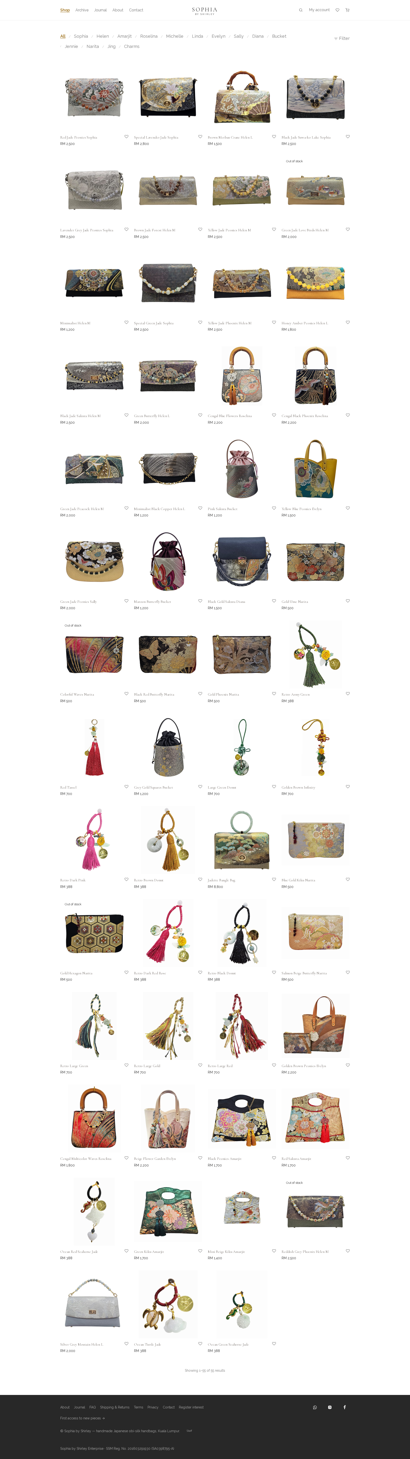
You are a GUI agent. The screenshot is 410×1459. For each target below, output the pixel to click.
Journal (100, 10)
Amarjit (124, 36)
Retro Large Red (220, 1066)
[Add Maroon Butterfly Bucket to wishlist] (197, 604)
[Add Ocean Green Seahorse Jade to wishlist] (271, 1347)
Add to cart (73, 146)
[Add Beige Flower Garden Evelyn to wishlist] (197, 1161)
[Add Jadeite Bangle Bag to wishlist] (271, 883)
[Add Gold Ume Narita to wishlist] (344, 604)
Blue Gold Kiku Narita (298, 880)
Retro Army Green (295, 694)
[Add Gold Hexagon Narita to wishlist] (123, 976)
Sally (239, 36)
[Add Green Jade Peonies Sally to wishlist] (123, 604)
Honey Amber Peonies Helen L (305, 323)
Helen (103, 36)
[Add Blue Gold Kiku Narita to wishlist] (344, 883)
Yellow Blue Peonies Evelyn (301, 508)
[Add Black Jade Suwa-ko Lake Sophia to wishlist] (344, 140)
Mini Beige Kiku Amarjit (226, 1251)
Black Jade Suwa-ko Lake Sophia (306, 137)
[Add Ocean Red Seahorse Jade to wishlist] (123, 1254)
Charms (132, 46)
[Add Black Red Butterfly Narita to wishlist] (197, 697)
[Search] (301, 10)
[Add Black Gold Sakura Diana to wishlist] (271, 604)
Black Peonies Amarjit (225, 1158)
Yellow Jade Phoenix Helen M (230, 323)
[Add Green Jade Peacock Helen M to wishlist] (123, 511)
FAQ (92, 1407)
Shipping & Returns (115, 1407)
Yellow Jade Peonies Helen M (229, 230)
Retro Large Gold (147, 1066)
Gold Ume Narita (295, 601)
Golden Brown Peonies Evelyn (304, 1066)
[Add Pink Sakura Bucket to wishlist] (271, 511)
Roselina (149, 36)
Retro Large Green (74, 1066)
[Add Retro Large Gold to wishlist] (197, 1068)
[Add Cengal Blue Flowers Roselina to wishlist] (271, 418)
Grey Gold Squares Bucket (153, 787)
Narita (93, 46)
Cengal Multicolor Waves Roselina (85, 1158)
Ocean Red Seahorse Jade (79, 1251)
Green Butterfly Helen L (152, 416)
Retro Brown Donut (148, 880)
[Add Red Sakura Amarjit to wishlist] (344, 1161)
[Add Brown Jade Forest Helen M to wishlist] (197, 233)
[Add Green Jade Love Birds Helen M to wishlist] (344, 233)
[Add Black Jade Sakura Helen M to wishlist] (123, 418)
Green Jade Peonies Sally (78, 601)
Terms (138, 1407)
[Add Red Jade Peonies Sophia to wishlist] (123, 140)
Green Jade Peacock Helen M (82, 508)
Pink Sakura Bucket (223, 508)
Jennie (71, 46)
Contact (136, 10)
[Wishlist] (337, 10)
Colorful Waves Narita (77, 694)
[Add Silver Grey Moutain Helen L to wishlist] (123, 1347)
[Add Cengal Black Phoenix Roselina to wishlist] (344, 418)
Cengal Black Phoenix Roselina (305, 416)
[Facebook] (344, 1407)
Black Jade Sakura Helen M (80, 416)
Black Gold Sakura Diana (226, 601)
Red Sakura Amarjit (296, 1158)
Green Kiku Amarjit (149, 1251)
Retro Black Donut (222, 973)
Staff (189, 1430)
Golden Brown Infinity (298, 787)
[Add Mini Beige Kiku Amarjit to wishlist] (271, 1254)
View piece (288, 237)
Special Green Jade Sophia (153, 323)
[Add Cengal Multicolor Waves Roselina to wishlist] (123, 1161)
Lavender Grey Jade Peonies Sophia (86, 230)
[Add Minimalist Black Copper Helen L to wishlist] (197, 511)
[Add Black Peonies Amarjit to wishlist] (271, 1161)
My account (319, 10)
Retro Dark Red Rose (150, 973)
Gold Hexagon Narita (76, 973)
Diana (258, 36)
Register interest (191, 1407)
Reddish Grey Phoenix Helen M (305, 1251)
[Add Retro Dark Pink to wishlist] (123, 883)
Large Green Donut (222, 787)
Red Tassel (68, 787)
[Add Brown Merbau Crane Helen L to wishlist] (271, 140)
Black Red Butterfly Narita (154, 694)
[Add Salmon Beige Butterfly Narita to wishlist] (344, 976)
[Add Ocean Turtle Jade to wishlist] (197, 1347)
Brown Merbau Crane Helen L (230, 137)
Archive (82, 10)
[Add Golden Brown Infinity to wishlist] (344, 790)
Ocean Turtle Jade (147, 1344)
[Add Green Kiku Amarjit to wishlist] (197, 1254)
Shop (65, 10)
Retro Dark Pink (73, 880)
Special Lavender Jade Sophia (156, 137)
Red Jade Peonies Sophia (78, 137)
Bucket (279, 36)
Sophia (81, 36)
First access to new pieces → (82, 1418)
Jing (111, 46)
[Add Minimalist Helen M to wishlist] (123, 326)
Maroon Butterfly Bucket (152, 601)
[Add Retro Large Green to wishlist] (123, 1068)
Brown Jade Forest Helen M (154, 230)
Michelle (174, 36)
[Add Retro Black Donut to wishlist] (271, 976)
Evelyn (218, 36)
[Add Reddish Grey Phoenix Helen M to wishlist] (344, 1254)
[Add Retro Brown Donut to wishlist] (197, 883)
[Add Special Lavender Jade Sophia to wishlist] (197, 140)
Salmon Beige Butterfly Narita (304, 973)
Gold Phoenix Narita (223, 694)
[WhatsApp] (315, 1407)
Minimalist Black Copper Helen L (159, 508)
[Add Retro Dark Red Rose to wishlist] (197, 976)
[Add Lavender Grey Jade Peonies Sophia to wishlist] (123, 233)
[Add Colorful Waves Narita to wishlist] (123, 697)
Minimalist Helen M (75, 323)
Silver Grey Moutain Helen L (81, 1344)
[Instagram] (330, 1407)
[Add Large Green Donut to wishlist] (271, 790)
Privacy (153, 1407)
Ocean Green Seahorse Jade (228, 1344)
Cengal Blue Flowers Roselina (230, 416)
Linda (197, 36)
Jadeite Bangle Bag (221, 880)
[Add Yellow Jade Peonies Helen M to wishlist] (271, 233)
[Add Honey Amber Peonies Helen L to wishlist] (344, 326)
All (62, 36)
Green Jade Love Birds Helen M (305, 230)
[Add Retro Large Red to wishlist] (271, 1068)
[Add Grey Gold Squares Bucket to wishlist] (197, 790)
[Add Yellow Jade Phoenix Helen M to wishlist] (271, 326)
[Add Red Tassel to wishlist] (123, 790)
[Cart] (347, 10)
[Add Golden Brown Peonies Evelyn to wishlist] (344, 1068)
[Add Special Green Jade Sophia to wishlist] (197, 326)
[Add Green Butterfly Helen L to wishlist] (197, 418)
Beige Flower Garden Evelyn (155, 1158)
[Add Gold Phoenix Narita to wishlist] (271, 697)
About (117, 10)
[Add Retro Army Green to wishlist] (344, 697)
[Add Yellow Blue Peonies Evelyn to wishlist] (344, 511)
